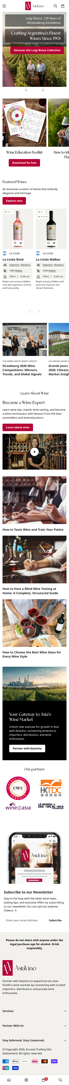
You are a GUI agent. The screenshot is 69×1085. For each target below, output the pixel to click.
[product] (9, 1080)
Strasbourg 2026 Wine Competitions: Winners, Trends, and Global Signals (22, 370)
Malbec (18, 270)
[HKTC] (50, 788)
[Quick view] (21, 243)
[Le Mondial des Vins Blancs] (50, 806)
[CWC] (18, 788)
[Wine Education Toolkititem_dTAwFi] (24, 123)
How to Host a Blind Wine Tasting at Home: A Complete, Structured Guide (30, 591)
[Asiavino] (34, 6)
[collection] (26, 1080)
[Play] (34, 452)
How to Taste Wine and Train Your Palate (33, 529)
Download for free (24, 163)
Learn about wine (17, 427)
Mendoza (25, 264)
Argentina (14, 264)
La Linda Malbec (48, 259)
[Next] (43, 90)
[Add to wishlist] (15, 243)
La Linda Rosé (13, 259)
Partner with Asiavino (27, 748)
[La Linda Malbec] (51, 229)
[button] (62, 6)
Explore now (14, 201)
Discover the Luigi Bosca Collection (37, 50)
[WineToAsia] (18, 806)
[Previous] (26, 90)
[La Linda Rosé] (18, 229)
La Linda (14, 253)
